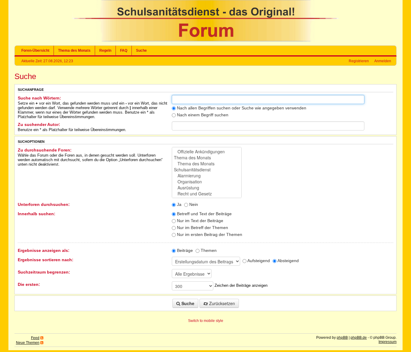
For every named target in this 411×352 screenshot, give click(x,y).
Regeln (105, 50)
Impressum (388, 342)
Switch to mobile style (205, 321)
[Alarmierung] (206, 176)
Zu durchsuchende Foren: (45, 150)
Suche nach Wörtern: (39, 98)
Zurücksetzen (221, 303)
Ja (178, 204)
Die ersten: (29, 284)
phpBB (342, 337)
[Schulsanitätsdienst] (206, 170)
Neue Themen (27, 343)
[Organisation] (206, 182)
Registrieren (359, 61)
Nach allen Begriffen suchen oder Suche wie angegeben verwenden (241, 108)
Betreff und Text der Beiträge (204, 213)
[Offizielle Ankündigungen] (206, 151)
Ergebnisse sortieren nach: (45, 259)
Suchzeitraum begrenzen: (44, 272)
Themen (208, 250)
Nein (193, 204)
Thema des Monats (74, 50)
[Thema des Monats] (206, 158)
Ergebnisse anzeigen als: (44, 250)
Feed (35, 338)
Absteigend (288, 260)
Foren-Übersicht (35, 50)
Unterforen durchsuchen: (44, 204)
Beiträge (184, 250)
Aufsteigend (258, 260)
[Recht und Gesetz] (206, 194)
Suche (141, 50)
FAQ (123, 50)
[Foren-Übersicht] (205, 40)
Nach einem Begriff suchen (202, 114)
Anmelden (382, 61)
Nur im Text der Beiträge (199, 220)
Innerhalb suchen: (36, 213)
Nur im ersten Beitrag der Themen (209, 234)
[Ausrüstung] (206, 188)
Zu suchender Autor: (39, 124)
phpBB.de (359, 337)
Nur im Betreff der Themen (202, 227)
